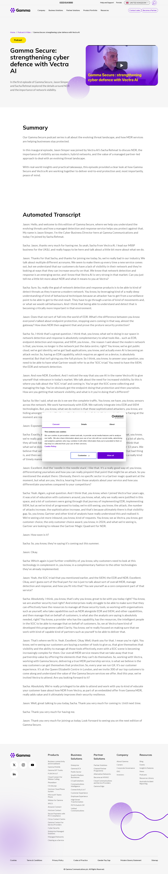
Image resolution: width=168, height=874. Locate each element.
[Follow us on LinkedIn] (14, 774)
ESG (118, 771)
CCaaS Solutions (77, 781)
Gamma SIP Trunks (55, 770)
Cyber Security (54, 828)
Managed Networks (56, 837)
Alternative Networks (102, 774)
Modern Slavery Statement (130, 860)
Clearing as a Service (56, 840)
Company (41, 10)
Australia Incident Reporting (146, 782)
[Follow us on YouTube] (32, 765)
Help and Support (107, 2)
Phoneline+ (52, 782)
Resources (105, 10)
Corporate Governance (126, 768)
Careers (120, 765)
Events (142, 765)
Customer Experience (79, 793)
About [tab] (112, 424)
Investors (120, 775)
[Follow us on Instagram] (23, 765)
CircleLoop (52, 786)
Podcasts (143, 775)
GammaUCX (76, 768)
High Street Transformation (77, 800)
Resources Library (147, 778)
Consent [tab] (56, 424)
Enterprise (75, 765)
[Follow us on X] (14, 765)
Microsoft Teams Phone (54, 796)
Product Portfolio (90, 10)
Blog (141, 761)
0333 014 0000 (66, 2)
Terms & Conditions (34, 860)
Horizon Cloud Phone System (56, 790)
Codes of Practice (80, 860)
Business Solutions (56, 10)
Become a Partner (150, 10)
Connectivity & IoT (78, 789)
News (142, 771)
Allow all (110, 455)
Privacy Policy (57, 860)
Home (12, 32)
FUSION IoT (53, 773)
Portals (119, 2)
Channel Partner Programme (100, 769)
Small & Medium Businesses (77, 776)
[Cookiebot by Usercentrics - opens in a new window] (113, 417)
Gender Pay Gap (104, 860)
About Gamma (122, 761)
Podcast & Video (24, 32)
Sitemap (155, 860)
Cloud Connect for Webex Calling (55, 778)
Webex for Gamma (55, 800)
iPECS (50, 803)
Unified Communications (77, 809)
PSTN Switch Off (77, 805)
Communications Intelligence (77, 785)
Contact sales (134, 10)
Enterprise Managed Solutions (56, 832)
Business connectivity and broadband (56, 762)
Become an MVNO (101, 777)
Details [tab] (84, 424)
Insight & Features (147, 768)
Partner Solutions (73, 10)
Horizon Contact (54, 810)
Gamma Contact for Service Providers (56, 823)
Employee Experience (79, 796)
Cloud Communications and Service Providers (103, 782)
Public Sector (76, 772)
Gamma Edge (99, 786)
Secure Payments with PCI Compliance (56, 814)
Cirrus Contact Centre (56, 819)
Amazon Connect (54, 807)
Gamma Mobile (54, 767)
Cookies (13, 860)
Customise (82, 455)
